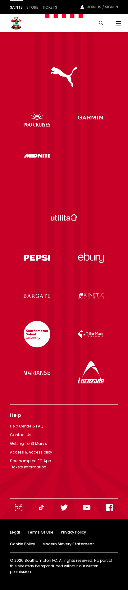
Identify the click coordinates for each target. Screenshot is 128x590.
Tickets (49, 7)
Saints (16, 7)
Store (32, 7)
